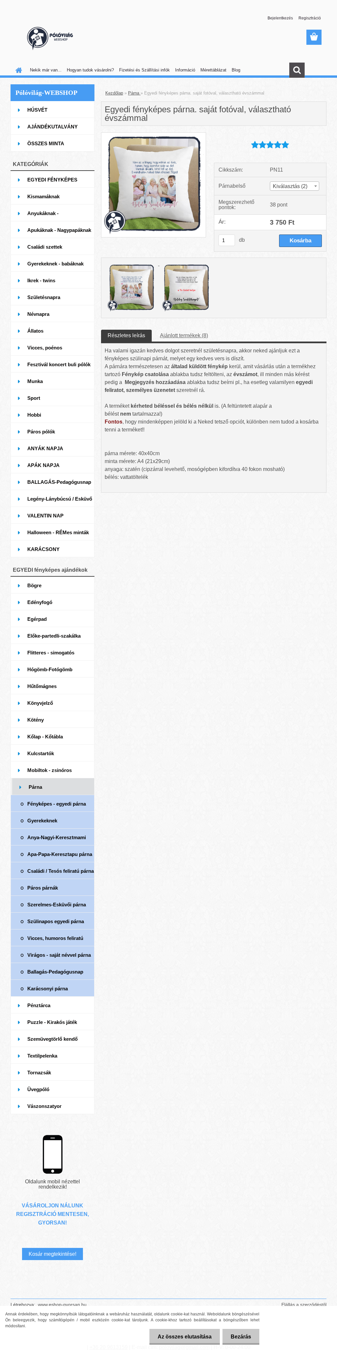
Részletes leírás (126, 335)
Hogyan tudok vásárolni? (90, 70)
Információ (185, 70)
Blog (236, 70)
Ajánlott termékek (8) (184, 335)
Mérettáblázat (213, 70)
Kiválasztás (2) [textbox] (290, 186)
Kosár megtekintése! (52, 1254)
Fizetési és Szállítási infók (144, 70)
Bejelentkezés (280, 18)
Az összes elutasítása (185, 1336)
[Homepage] (17, 70)
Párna (134, 93)
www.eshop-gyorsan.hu (62, 1304)
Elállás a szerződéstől (303, 1304)
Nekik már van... (46, 70)
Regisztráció (309, 18)
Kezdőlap (114, 93)
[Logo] (56, 37)
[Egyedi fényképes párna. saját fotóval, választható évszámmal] (153, 135)
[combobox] (294, 186)
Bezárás (241, 1336)
